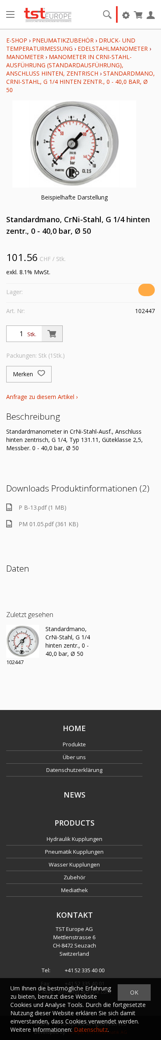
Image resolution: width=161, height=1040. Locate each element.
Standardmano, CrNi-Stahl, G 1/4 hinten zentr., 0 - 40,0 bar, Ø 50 (80, 81)
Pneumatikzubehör (63, 40)
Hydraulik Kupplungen (74, 839)
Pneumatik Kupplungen (74, 851)
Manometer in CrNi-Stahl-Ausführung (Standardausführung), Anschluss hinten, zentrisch (69, 65)
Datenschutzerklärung (74, 770)
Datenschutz (91, 1029)
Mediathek (74, 890)
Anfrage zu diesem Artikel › (42, 397)
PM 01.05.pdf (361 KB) (48, 524)
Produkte (74, 744)
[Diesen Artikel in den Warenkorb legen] (52, 334)
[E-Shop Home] (48, 14)
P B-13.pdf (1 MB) (42, 507)
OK (134, 992)
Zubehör (74, 877)
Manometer (25, 57)
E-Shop (16, 40)
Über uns (74, 757)
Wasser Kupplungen (74, 864)
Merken (24, 374)
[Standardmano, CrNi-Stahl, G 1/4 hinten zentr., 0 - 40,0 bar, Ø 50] (22, 641)
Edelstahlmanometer (113, 48)
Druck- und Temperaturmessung (70, 44)
